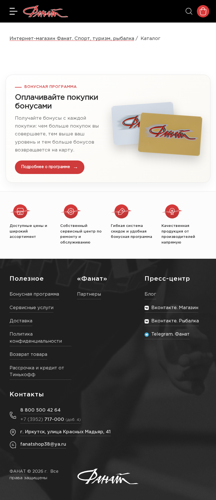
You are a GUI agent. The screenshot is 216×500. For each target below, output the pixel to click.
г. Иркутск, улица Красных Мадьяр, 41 (65, 432)
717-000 (50, 420)
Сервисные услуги (31, 308)
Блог (150, 294)
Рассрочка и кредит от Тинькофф (37, 371)
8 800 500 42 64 (40, 410)
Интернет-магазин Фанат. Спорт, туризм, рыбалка (72, 39)
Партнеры (89, 294)
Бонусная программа (34, 294)
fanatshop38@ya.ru (43, 444)
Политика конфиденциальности (36, 337)
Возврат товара (28, 354)
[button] (108, 129)
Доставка (21, 321)
